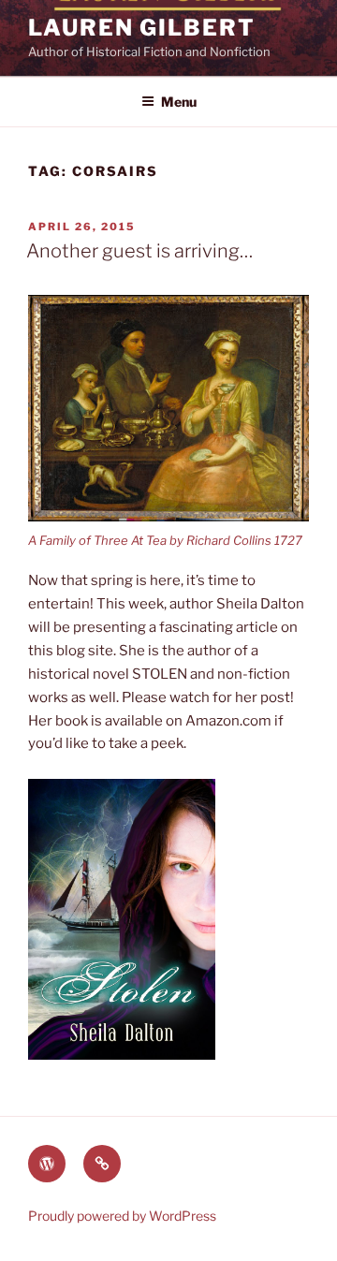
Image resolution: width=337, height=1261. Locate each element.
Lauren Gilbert (142, 27)
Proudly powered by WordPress (122, 1216)
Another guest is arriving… (139, 251)
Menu (179, 102)
